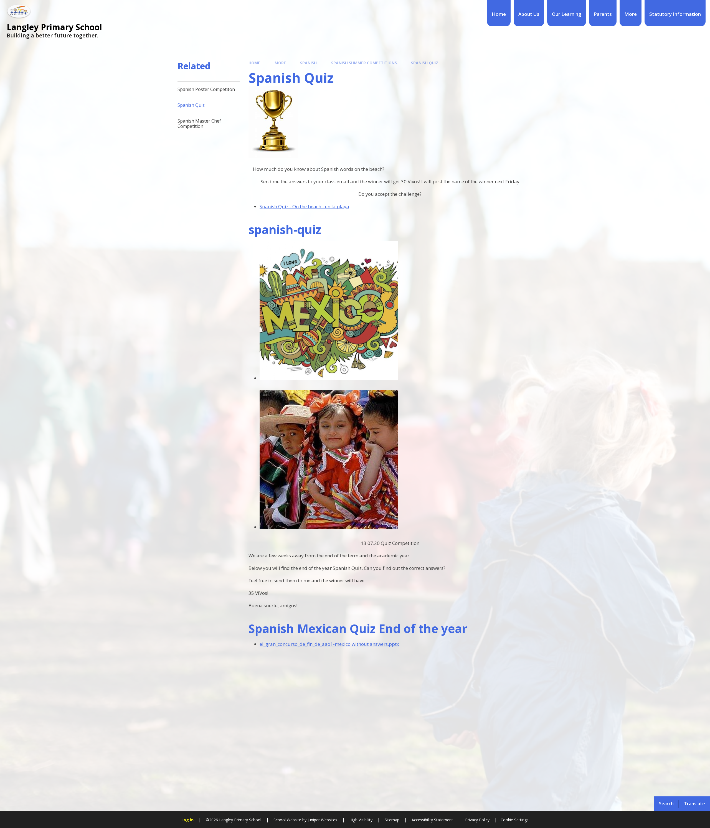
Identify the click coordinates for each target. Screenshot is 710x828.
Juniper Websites (321, 819)
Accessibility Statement (432, 819)
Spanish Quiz (424, 62)
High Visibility (360, 819)
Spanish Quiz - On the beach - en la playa (304, 206)
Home (254, 62)
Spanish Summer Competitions (364, 62)
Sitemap (392, 819)
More (280, 62)
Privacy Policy (477, 819)
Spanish (308, 62)
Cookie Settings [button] (515, 819)
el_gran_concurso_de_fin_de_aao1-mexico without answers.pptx (329, 644)
